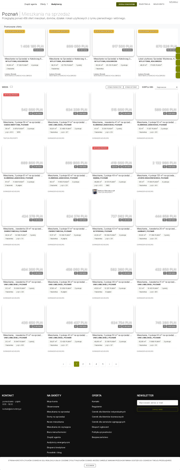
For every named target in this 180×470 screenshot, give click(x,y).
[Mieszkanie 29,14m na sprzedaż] (23, 212)
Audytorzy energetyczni (58, 442)
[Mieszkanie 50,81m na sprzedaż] (68, 106)
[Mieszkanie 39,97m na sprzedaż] (68, 319)
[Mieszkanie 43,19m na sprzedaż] (112, 212)
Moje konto (159, 4)
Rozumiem (90, 465)
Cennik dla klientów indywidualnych (109, 412)
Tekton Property (10, 138)
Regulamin (97, 406)
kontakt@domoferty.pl (12, 409)
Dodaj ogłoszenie (127, 4)
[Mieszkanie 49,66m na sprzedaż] (112, 319)
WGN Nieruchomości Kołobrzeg (18, 76)
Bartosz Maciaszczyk (106, 191)
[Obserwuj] (36, 160)
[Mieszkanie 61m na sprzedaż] (23, 159)
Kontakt (95, 401)
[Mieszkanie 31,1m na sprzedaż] (23, 265)
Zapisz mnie (157, 409)
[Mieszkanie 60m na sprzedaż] (68, 159)
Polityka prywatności (102, 432)
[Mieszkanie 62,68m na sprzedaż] (157, 319)
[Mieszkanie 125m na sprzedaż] (157, 159)
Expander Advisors (56, 138)
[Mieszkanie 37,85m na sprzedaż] (68, 265)
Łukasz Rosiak (10, 74)
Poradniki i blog (54, 452)
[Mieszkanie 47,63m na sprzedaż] (112, 265)
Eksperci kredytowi (56, 447)
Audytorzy (56, 4)
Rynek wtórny (131, 87)
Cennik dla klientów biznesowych (108, 417)
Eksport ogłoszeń (100, 427)
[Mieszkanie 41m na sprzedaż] (112, 106)
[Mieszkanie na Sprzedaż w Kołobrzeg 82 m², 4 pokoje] (24, 42)
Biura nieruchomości (56, 432)
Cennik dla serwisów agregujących (108, 422)
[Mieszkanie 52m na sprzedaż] (157, 106)
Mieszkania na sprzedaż (58, 412)
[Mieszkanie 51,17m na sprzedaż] (68, 212)
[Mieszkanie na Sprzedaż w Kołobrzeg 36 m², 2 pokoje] (113, 42)
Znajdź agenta (30, 4)
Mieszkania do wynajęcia (59, 427)
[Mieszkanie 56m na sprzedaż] (23, 106)
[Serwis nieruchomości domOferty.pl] (11, 4)
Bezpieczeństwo (100, 437)
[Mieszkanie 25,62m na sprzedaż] (157, 212)
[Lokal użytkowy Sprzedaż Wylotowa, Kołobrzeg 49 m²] (158, 42)
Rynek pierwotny (114, 87)
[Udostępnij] (41, 160)
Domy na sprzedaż (56, 417)
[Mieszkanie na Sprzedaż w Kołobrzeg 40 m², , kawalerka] (69, 42)
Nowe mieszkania (55, 422)
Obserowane (53, 406)
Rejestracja (144, 4)
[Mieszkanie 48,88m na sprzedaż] (112, 159)
